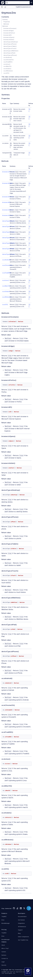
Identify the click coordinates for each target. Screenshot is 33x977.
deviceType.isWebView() (11, 50)
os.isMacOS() (8, 66)
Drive (2, 920)
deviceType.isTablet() (10, 46)
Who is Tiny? (5, 948)
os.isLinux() (7, 64)
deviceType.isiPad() (9, 53)
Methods (6, 24)
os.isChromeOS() (9, 59)
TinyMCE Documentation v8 (23, 7)
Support (20, 930)
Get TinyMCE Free (23, 940)
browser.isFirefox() (9, 33)
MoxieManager (5, 923)
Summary (5, 19)
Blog (19, 933)
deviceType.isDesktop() (11, 42)
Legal (2, 961)
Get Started (21, 920)
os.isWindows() (8, 71)
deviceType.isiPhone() (10, 55)
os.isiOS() (6, 73)
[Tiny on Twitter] (24, 908)
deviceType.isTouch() (10, 48)
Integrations (21, 923)
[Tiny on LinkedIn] (21, 908)
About (3, 945)
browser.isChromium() (10, 28)
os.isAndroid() (8, 57)
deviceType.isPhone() (10, 44)
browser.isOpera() (9, 37)
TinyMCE (3, 916)
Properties (7, 21)
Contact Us (4, 958)
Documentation (22, 916)
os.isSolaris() (7, 68)
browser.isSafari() (9, 39)
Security (3, 965)
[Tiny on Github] (14, 908)
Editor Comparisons (23, 936)
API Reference (22, 926)
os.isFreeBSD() (8, 62)
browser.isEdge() (9, 30)
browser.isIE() (8, 35)
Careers (3, 951)
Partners (3, 955)
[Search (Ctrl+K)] (17, 2)
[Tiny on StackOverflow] (17, 908)
